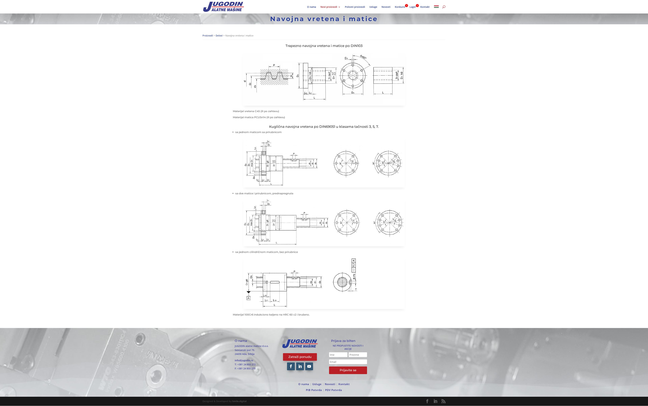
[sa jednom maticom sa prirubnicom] (324, 186)
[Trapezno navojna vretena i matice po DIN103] (324, 104)
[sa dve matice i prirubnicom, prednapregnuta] (324, 245)
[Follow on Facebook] (291, 366)
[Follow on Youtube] (309, 366)
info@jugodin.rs (244, 360)
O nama (311, 7)
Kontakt (425, 7)
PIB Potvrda (314, 390)
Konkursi (400, 7)
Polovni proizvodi (355, 7)
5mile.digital (239, 401)
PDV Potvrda (333, 390)
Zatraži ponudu (300, 357)
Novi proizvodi (328, 7)
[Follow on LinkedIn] (300, 366)
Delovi (219, 35)
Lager (413, 7)
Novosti (386, 7)
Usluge (373, 7)
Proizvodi (207, 35)
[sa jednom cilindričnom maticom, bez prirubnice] (324, 308)
